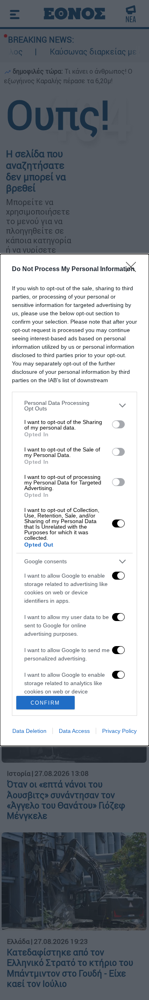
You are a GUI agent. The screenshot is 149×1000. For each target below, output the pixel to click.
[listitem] (74, 405)
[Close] (133, 269)
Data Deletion (29, 731)
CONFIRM (45, 703)
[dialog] (74, 500)
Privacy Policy (119, 731)
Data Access (74, 731)
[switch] (118, 424)
